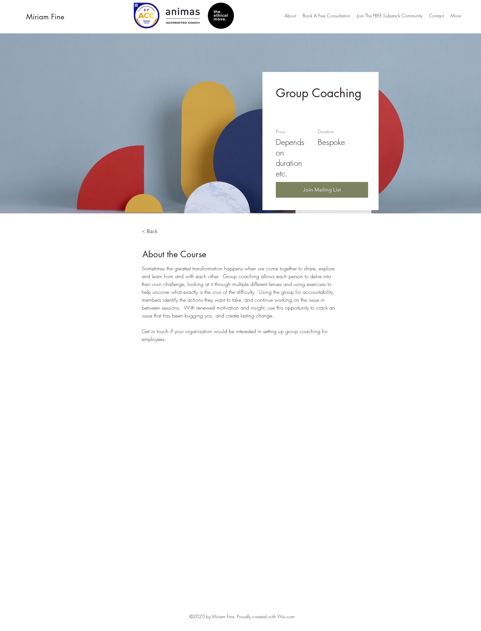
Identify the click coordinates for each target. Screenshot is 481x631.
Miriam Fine (45, 16)
